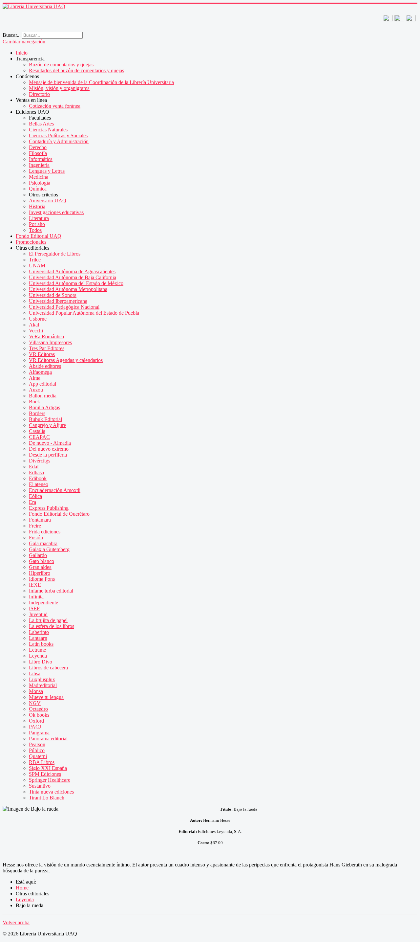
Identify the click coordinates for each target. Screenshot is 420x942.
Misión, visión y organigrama (59, 88)
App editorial (42, 384)
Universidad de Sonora (52, 295)
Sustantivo (40, 786)
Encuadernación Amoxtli (54, 490)
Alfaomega (40, 372)
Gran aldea (40, 567)
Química (38, 188)
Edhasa (36, 472)
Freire (35, 525)
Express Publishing (49, 508)
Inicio (22, 53)
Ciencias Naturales (48, 129)
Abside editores (45, 366)
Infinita (36, 596)
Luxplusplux (42, 679)
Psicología (39, 183)
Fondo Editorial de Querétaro (59, 514)
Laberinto (39, 632)
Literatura (39, 218)
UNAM (37, 265)
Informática (40, 159)
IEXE (35, 585)
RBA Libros (41, 762)
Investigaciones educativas (56, 212)
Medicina (38, 177)
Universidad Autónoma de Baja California (72, 277)
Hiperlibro (39, 573)
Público (37, 750)
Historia (37, 206)
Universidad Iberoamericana (58, 301)
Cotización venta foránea (54, 106)
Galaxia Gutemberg (49, 549)
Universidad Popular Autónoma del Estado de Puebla (84, 313)
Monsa (36, 691)
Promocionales (31, 242)
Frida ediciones (44, 531)
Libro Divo (40, 661)
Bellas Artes (41, 123)
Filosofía (38, 153)
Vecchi (36, 330)
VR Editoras (42, 354)
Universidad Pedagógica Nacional (64, 307)
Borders (37, 413)
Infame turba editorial (51, 591)
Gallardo (38, 555)
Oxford (36, 721)
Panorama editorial (48, 738)
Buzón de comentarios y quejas (61, 64)
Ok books (39, 715)
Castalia (37, 431)
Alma (34, 378)
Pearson (37, 744)
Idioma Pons (42, 579)
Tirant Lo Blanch (46, 797)
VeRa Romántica (46, 336)
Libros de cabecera (48, 667)
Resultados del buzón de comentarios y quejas (76, 70)
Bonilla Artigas (44, 407)
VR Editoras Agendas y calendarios (66, 360)
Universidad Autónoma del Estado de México (76, 283)
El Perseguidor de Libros (54, 254)
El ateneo (38, 484)
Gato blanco (41, 561)
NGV (35, 703)
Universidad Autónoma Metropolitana (68, 289)
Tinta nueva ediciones (51, 792)
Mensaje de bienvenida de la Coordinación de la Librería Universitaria (101, 82)
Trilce (35, 259)
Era (32, 502)
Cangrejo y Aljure (47, 425)
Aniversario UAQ (47, 200)
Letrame (37, 650)
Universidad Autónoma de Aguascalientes (72, 271)
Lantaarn (38, 638)
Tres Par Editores (46, 348)
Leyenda (38, 656)
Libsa (34, 673)
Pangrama (39, 732)
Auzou (36, 389)
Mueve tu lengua (46, 697)
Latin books (41, 644)
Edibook (38, 478)
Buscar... (12, 35)
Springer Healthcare (49, 780)
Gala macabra (43, 543)
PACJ (35, 726)
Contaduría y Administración (59, 141)
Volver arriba (16, 922)
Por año (37, 224)
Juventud (38, 614)
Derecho (38, 147)
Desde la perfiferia (48, 455)
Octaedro (38, 709)
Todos (35, 230)
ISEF (34, 608)
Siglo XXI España (48, 768)
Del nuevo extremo (49, 449)
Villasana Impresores (50, 342)
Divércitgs (39, 460)
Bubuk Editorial (45, 419)
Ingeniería (39, 165)
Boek (34, 401)
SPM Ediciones (45, 774)
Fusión (36, 537)
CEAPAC (39, 437)
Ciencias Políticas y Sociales (58, 135)
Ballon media (42, 395)
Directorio (39, 94)
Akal (34, 324)
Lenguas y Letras (47, 171)
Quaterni (38, 756)
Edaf (34, 466)
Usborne (38, 319)
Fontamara (40, 520)
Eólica (35, 496)
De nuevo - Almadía (50, 443)
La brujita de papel (48, 620)
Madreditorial (43, 685)
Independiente (43, 602)
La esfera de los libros (51, 626)
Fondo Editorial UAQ (38, 236)
